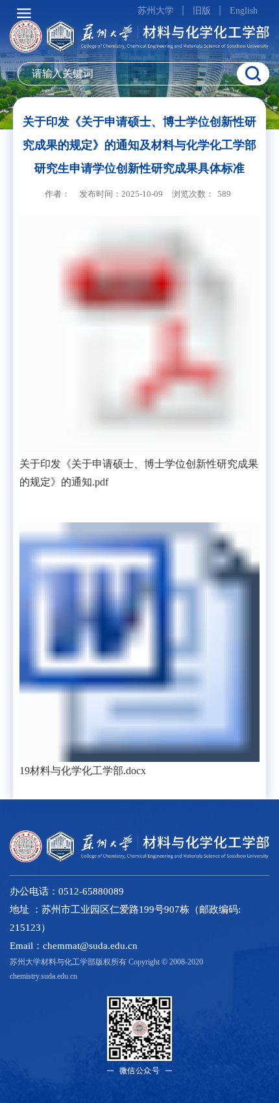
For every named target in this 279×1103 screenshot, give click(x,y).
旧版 (202, 11)
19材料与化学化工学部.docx (82, 770)
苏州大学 (156, 11)
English (244, 11)
